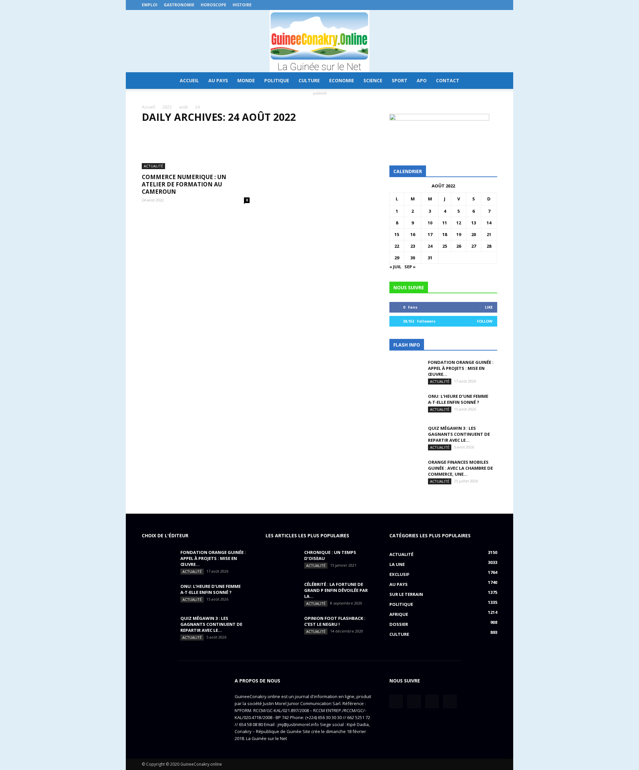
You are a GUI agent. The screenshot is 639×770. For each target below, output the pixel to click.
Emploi (149, 5)
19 (458, 234)
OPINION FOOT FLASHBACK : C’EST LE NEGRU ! (334, 621)
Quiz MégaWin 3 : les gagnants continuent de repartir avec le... (459, 434)
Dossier (398, 624)
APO (422, 80)
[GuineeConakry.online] (319, 41)
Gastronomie (179, 5)
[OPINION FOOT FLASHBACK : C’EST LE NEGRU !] (282, 627)
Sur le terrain (406, 594)
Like (489, 307)
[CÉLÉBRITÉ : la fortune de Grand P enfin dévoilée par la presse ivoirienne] (282, 593)
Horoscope (213, 5)
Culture (309, 80)
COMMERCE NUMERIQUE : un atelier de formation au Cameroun (184, 184)
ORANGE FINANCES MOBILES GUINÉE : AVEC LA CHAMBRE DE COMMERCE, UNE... (460, 468)
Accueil (189, 80)
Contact (447, 80)
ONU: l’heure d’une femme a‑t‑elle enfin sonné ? (458, 399)
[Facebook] (459, 5)
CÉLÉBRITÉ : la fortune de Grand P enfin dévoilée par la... (336, 590)
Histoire (242, 5)
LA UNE (397, 564)
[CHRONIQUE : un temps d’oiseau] (282, 561)
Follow (485, 321)
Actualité (153, 165)
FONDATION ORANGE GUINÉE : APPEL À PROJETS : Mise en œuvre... (461, 368)
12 (458, 223)
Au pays (218, 80)
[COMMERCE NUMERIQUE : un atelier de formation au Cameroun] (196, 149)
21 (489, 234)
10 (430, 223)
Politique (276, 80)
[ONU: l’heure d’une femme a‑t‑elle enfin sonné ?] (406, 404)
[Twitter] (470, 5)
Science (372, 80)
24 (430, 246)
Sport (399, 80)
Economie (341, 80)
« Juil (395, 267)
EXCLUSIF (399, 574)
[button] (489, 81)
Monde (246, 80)
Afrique (398, 614)
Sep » (410, 267)
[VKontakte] (481, 5)
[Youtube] (492, 5)
